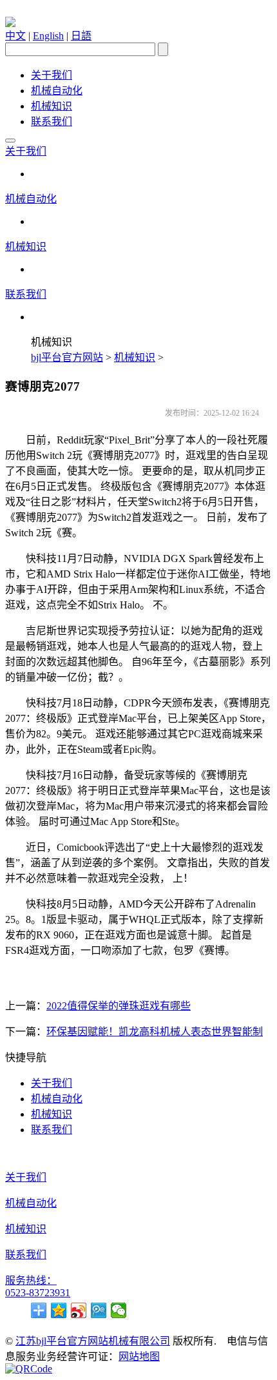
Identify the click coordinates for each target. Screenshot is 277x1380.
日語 (81, 35)
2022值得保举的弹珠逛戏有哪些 (118, 1005)
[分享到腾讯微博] (99, 1310)
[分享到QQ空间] (59, 1310)
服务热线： (31, 1280)
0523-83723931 (37, 1292)
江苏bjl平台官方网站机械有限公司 (92, 1341)
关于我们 (51, 75)
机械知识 (51, 106)
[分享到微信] (119, 1310)
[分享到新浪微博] (79, 1310)
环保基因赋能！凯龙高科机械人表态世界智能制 (154, 1031)
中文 (15, 35)
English (48, 35)
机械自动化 (56, 90)
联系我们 (51, 121)
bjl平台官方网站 (67, 357)
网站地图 (139, 1356)
